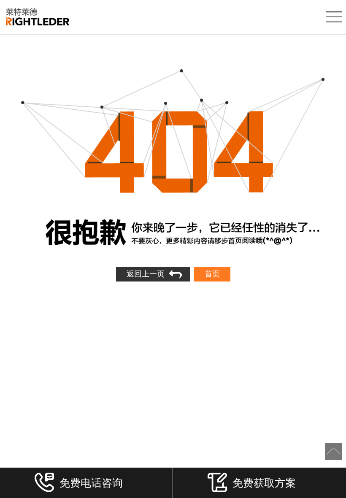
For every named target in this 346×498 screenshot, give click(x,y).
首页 (212, 274)
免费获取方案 (264, 482)
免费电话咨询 (91, 482)
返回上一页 (146, 274)
